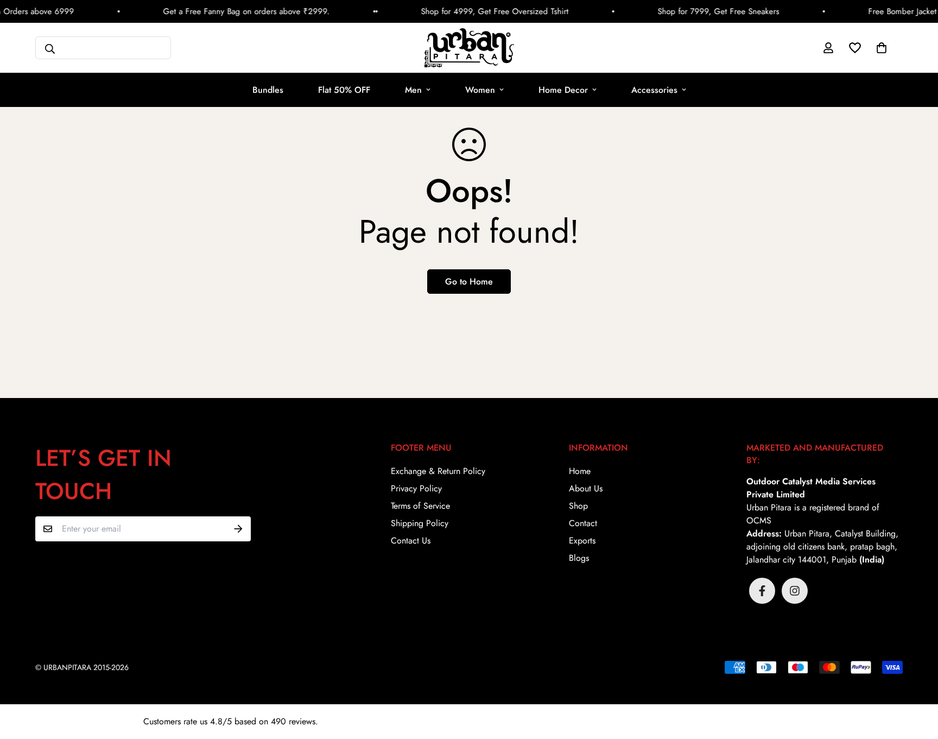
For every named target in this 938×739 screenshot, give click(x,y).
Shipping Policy (419, 523)
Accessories (654, 90)
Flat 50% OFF (344, 90)
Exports (582, 540)
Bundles (267, 90)
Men (413, 90)
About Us (586, 488)
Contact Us (410, 540)
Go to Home (469, 281)
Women (480, 90)
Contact (583, 523)
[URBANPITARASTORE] (469, 48)
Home (580, 471)
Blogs (579, 558)
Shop (578, 506)
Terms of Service (420, 506)
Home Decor (563, 90)
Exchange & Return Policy (438, 471)
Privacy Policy (416, 488)
